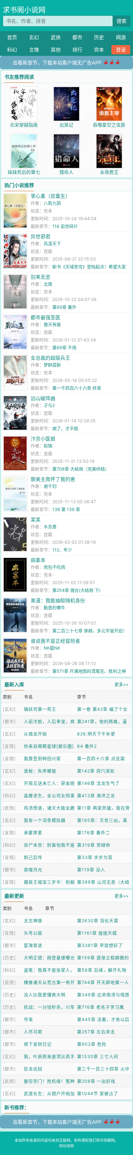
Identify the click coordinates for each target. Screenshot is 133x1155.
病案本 (38, 560)
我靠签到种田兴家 (42, 758)
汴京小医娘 (43, 439)
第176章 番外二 (93, 832)
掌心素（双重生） (50, 196)
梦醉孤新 (52, 364)
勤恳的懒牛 (54, 607)
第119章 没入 (91, 869)
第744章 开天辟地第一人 (103, 982)
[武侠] (9, 807)
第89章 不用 (64, 347)
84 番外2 (87, 746)
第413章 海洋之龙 (96, 795)
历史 (99, 37)
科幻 (12, 50)
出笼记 (66, 125)
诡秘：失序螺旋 (40, 770)
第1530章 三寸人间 (97, 1056)
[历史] (9, 957)
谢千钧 (50, 486)
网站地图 (66, 1146)
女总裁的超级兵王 (50, 358)
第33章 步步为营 (95, 857)
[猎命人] (66, 136)
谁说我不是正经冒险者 (55, 641)
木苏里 (50, 526)
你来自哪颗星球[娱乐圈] (49, 746)
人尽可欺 (33, 1031)
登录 (121, 50)
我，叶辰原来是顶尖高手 (49, 1056)
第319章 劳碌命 (93, 844)
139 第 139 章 (66, 509)
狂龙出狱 (33, 1068)
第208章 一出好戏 (96, 1081)
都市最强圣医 (45, 317)
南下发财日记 (38, 1044)
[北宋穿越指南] (23, 89)
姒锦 (48, 445)
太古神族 (33, 920)
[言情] (9, 746)
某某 (36, 520)
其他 (56, 50)
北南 (48, 284)
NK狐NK (52, 648)
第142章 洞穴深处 (96, 770)
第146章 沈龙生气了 (98, 783)
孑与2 (49, 405)
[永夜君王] (109, 136)
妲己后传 (33, 857)
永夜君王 (109, 172)
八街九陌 (52, 203)
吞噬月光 (33, 869)
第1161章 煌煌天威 (97, 932)
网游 (121, 37)
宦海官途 (33, 945)
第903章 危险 (91, 1044)
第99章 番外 (64, 307)
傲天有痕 (52, 324)
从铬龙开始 (35, 733)
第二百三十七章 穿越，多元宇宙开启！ (89, 630)
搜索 (122, 21)
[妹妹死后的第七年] (23, 136)
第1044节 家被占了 (97, 1093)
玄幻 (34, 37)
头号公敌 (33, 932)
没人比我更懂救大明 (45, 994)
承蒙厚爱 (33, 832)
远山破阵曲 (43, 398)
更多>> (121, 684)
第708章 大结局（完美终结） (80, 468)
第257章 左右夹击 (96, 1031)
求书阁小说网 (24, 10)
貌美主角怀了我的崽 (53, 479)
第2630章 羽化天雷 (97, 920)
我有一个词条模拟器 (45, 820)
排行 (77, 50)
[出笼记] (66, 89)
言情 (34, 50)
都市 (77, 37)
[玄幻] (9, 709)
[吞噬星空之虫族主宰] (109, 89)
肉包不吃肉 (54, 567)
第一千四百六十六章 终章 (76, 388)
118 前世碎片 (65, 226)
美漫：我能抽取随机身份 (58, 600)
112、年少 (62, 549)
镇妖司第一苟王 (40, 709)
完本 (99, 50)
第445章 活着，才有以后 (103, 1019)
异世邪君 (40, 236)
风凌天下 (52, 243)
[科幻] (9, 795)
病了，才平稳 (65, 428)
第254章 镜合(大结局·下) (76, 590)
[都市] (9, 721)
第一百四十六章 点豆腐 (101, 758)
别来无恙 (40, 277)
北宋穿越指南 (24, 125)
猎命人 (66, 172)
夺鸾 (28, 1019)
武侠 (56, 37)
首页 (12, 37)
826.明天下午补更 (96, 733)
